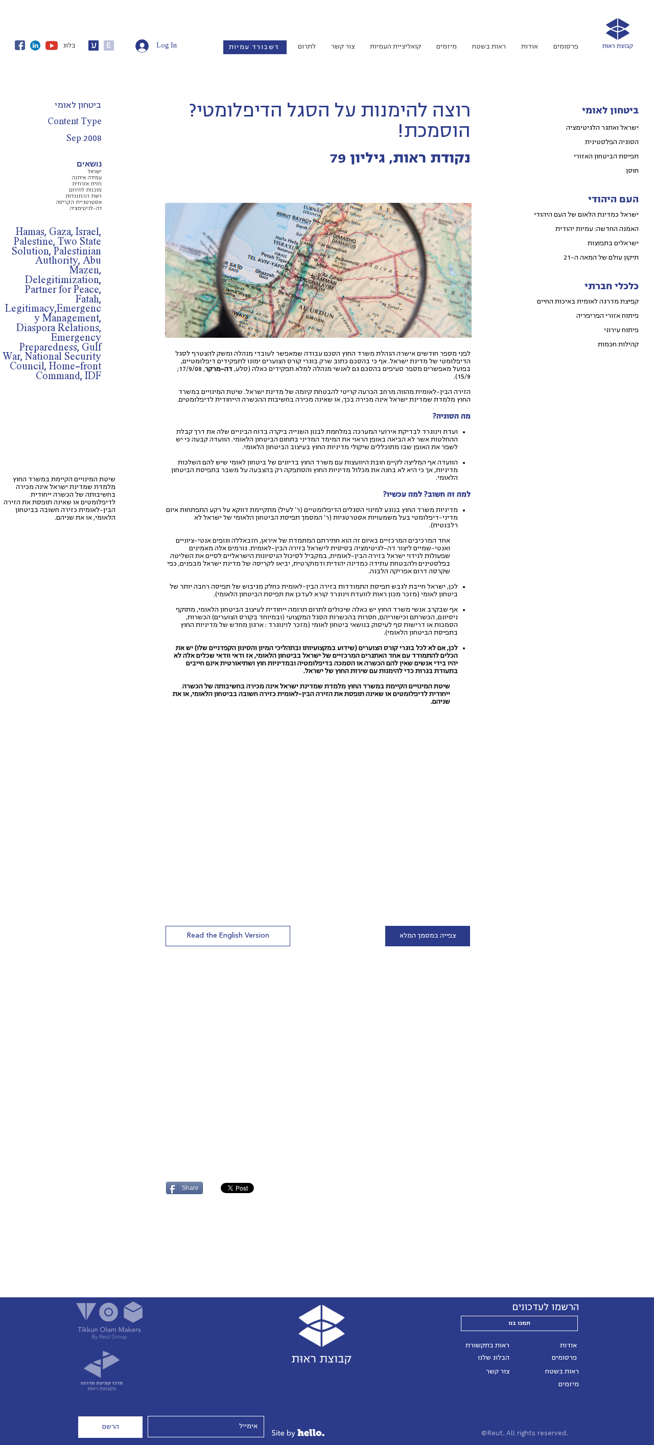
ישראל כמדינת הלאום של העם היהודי (586, 214)
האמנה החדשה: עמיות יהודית (597, 228)
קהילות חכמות (618, 344)
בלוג (69, 45)
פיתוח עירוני (621, 330)
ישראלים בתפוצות (613, 243)
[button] (228, 936)
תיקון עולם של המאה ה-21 (601, 257)
